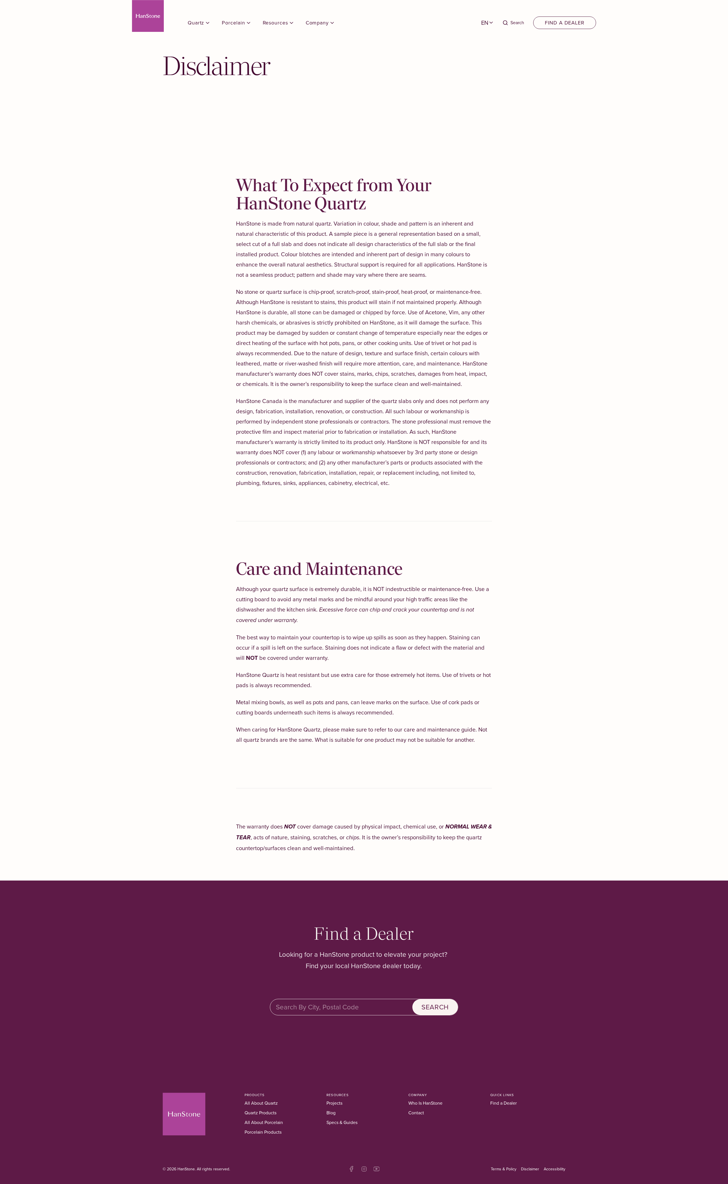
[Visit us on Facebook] (351, 1169)
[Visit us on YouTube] (376, 1169)
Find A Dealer (564, 22)
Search (435, 1007)
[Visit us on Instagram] (364, 1169)
